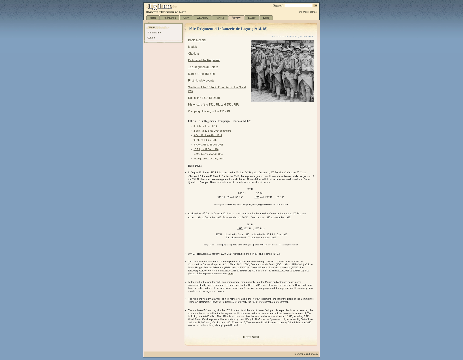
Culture (151, 37)
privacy (314, 354)
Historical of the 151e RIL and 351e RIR (213, 104)
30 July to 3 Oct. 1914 (205, 126)
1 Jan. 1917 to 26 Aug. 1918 (208, 154)
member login (301, 354)
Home (153, 17)
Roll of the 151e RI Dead (204, 97)
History (236, 17)
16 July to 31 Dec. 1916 (206, 149)
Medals (192, 46)
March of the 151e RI (201, 73)
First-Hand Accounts (201, 80)
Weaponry (202, 17)
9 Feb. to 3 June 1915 (205, 140)
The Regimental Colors (203, 66)
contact (313, 11)
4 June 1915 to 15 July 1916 (208, 144)
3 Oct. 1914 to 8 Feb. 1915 (208, 135)
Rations (220, 17)
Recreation (169, 17)
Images (252, 17)
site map (303, 11)
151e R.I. (152, 27)
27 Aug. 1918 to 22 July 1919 (209, 158)
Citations (193, 53)
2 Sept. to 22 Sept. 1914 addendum (212, 130)
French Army (154, 32)
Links (266, 17)
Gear (186, 17)
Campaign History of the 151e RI (209, 111)
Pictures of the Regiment (204, 60)
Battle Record (197, 40)
